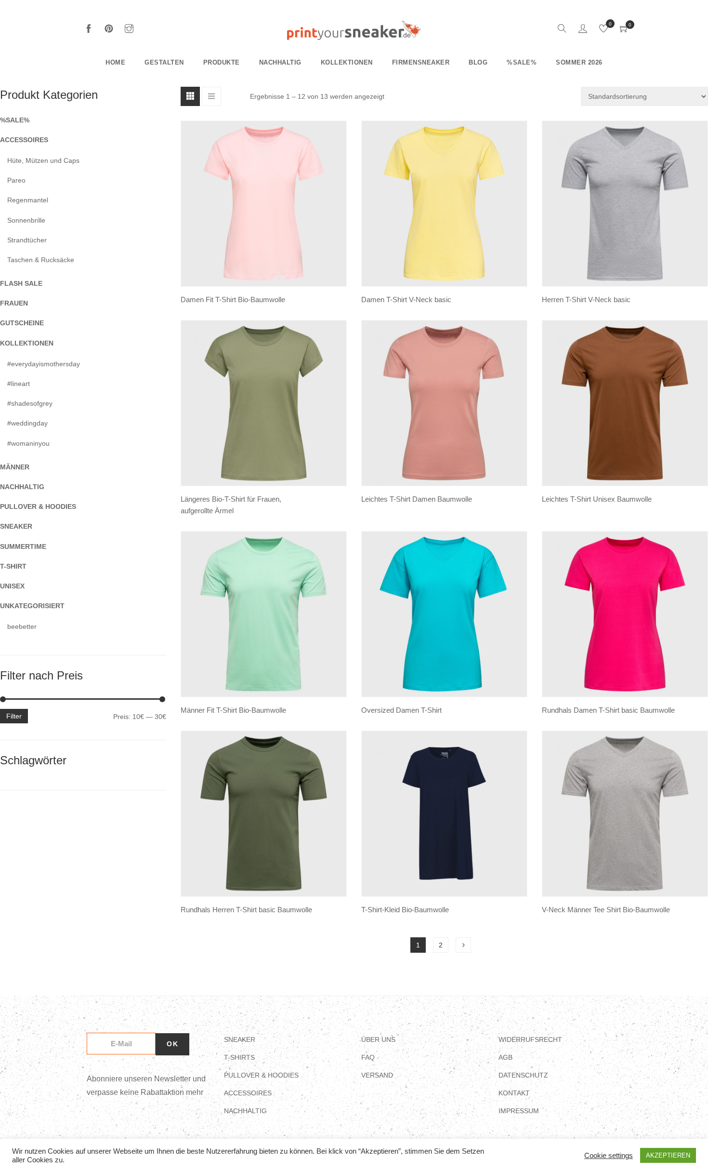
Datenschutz (523, 1075)
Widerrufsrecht (530, 1039)
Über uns (378, 1039)
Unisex (12, 586)
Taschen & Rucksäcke (40, 260)
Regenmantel (27, 200)
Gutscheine (22, 323)
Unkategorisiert (32, 606)
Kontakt (514, 1093)
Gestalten (164, 62)
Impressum (518, 1111)
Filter (14, 716)
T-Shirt (13, 566)
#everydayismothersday (43, 364)
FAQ (368, 1057)
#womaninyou (28, 443)
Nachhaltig (280, 62)
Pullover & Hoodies (38, 506)
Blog (478, 62)
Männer (14, 467)
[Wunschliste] (603, 30)
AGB (505, 1057)
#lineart (18, 383)
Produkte (221, 62)
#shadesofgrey (29, 403)
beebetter (22, 626)
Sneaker (16, 526)
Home (115, 62)
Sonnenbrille (26, 220)
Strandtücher (27, 240)
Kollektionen (347, 62)
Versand (377, 1075)
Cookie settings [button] (608, 1155)
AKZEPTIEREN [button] (668, 1155)
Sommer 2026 (579, 62)
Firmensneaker (421, 62)
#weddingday (27, 423)
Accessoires (24, 140)
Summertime (23, 546)
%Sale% (522, 62)
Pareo (16, 180)
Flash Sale (21, 283)
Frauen (14, 303)
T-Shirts (239, 1057)
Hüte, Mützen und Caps (43, 160)
